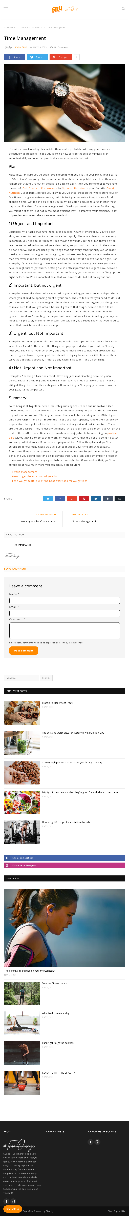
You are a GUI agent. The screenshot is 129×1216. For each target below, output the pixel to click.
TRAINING (37, 27)
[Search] (123, 9)
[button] (6, 9)
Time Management (57, 27)
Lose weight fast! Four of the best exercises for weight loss (50, 480)
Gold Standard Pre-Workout (40, 188)
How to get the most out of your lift (34, 476)
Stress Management (24, 471)
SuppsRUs (28, 1211)
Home (25, 27)
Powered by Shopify (44, 1211)
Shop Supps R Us (116, 1211)
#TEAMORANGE (22, 544)
